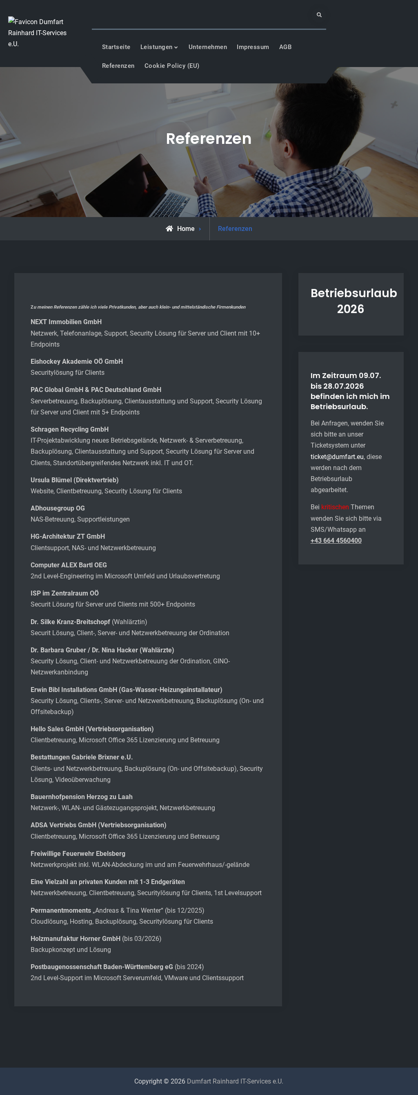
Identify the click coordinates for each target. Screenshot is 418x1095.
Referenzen (118, 65)
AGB (285, 47)
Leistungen (156, 47)
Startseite (116, 47)
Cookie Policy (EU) (172, 65)
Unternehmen (208, 47)
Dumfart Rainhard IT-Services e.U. (235, 1081)
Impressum (253, 47)
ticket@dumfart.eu (337, 457)
